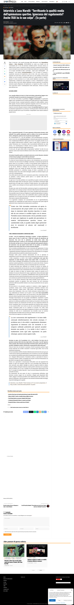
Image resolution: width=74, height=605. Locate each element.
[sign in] (62, 1)
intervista (20, 407)
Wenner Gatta (7, 565)
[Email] (66, 22)
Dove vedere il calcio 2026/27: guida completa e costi (61, 67)
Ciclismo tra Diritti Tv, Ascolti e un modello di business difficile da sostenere (20, 396)
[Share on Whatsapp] (63, 22)
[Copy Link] (4, 79)
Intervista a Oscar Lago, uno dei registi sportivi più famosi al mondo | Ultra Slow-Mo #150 (22, 394)
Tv (28, 407)
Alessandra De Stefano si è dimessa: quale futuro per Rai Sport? (18, 402)
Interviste (6, 7)
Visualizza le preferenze (68, 600)
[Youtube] (68, 133)
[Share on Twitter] (61, 22)
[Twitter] (59, 133)
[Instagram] (64, 133)
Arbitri (11, 407)
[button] (71, 590)
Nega (59, 600)
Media (27, 407)
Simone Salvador (10, 456)
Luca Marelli (24, 407)
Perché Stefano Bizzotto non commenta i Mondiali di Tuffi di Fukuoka (19, 398)
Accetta (52, 600)
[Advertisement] (28, 122)
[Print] (68, 22)
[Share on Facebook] (60, 22)
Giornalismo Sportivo (16, 407)
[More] (70, 22)
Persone (11, 7)
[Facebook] (55, 133)
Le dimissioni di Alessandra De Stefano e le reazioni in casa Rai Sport (19, 400)
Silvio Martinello (19, 64)
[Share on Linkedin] (65, 22)
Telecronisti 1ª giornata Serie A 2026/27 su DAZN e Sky (61, 65)
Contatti (46, 603)
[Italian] (57, 1)
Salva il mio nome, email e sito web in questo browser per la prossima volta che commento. (20, 531)
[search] (64, 2)
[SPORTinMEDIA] (10, 1)
